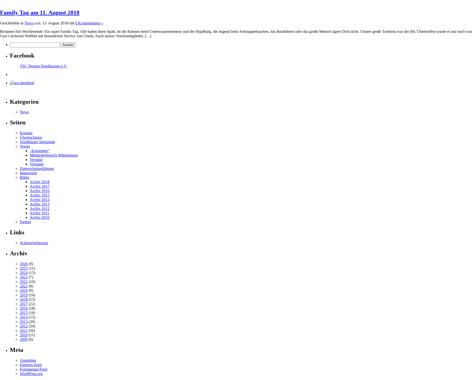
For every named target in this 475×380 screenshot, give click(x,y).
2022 (24, 282)
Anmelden (28, 360)
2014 (24, 317)
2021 (24, 286)
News (29, 23)
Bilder (24, 177)
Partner (25, 222)
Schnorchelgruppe (34, 243)
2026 (24, 264)
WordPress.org (31, 374)
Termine (36, 160)
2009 (24, 339)
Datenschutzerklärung (37, 168)
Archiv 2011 (39, 213)
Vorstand (37, 164)
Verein (25, 146)
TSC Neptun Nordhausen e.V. (43, 66)
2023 (24, 277)
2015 (24, 313)
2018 (24, 299)
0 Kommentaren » (89, 23)
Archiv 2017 (39, 186)
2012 (24, 326)
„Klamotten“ (39, 151)
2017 (24, 304)
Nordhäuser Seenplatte (37, 142)
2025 (24, 268)
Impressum (28, 173)
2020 (24, 290)
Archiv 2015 (39, 195)
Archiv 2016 (39, 191)
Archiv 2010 (39, 217)
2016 (24, 308)
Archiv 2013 (39, 204)
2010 (24, 335)
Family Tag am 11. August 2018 (39, 12)
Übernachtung (31, 137)
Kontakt (26, 133)
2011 (23, 330)
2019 (24, 295)
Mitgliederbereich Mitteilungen (54, 155)
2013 (24, 322)
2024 (24, 273)
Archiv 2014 (39, 200)
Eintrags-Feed (31, 365)
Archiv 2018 (39, 182)
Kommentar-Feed (33, 369)
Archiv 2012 (39, 208)
